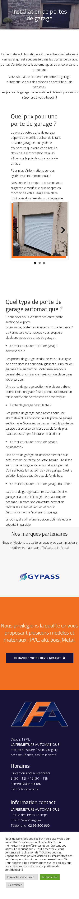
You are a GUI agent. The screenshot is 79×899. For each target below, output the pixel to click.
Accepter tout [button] (49, 877)
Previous (17, 230)
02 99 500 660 (39, 825)
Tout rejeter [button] (15, 885)
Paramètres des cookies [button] (21, 877)
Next (62, 230)
